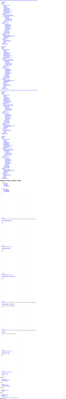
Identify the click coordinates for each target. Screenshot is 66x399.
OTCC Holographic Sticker (7, 220)
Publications (3, 395)
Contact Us (3, 384)
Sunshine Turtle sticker (6, 248)
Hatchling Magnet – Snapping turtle (8, 276)
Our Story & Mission (5, 380)
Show (6, 189)
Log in (17, 397)
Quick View (10, 246)
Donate (3, 389)
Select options (4, 302)
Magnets (3, 331)
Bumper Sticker (5, 373)
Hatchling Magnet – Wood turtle (8, 304)
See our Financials (4, 396)
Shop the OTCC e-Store (5, 390)
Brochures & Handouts (5, 394)
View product (4, 246)
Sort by (6, 183)
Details (7, 246)
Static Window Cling (5, 352)
